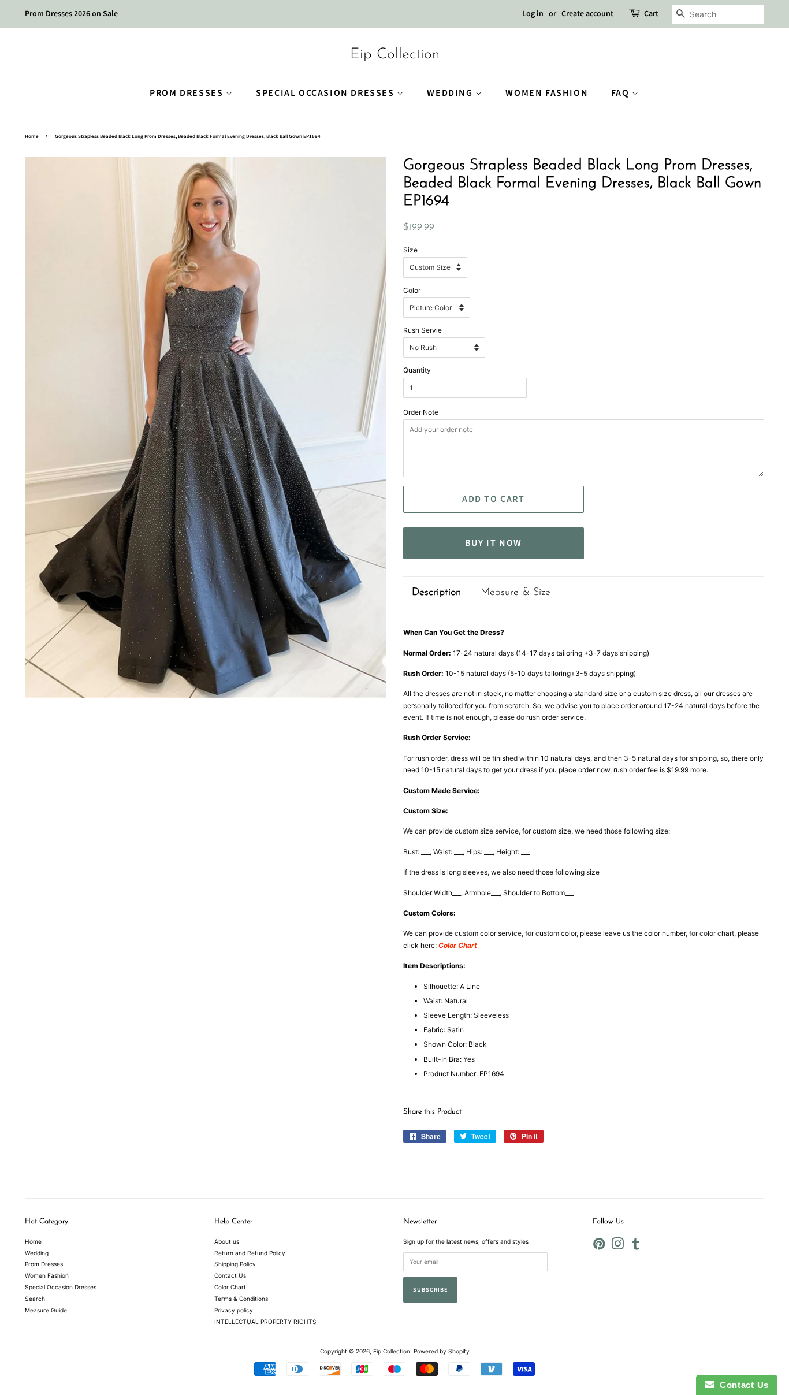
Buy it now (493, 543)
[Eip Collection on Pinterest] (599, 1246)
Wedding (451, 93)
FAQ (621, 93)
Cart (651, 14)
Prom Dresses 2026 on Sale (71, 14)
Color (411, 290)
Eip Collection (395, 54)
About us (226, 1241)
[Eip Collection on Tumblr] (636, 1246)
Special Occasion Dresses (326, 93)
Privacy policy (233, 1310)
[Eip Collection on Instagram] (617, 1246)
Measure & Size (515, 592)
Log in (533, 14)
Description (436, 592)
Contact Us (230, 1275)
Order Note (420, 412)
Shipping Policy (235, 1263)
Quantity (417, 370)
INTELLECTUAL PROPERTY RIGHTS (265, 1321)
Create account (587, 14)
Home (32, 136)
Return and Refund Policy (249, 1252)
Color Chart (230, 1287)
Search (35, 1298)
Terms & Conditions (241, 1298)
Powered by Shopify (442, 1351)
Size (410, 249)
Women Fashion (546, 93)
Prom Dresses (188, 93)
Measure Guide (46, 1310)
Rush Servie (422, 330)
